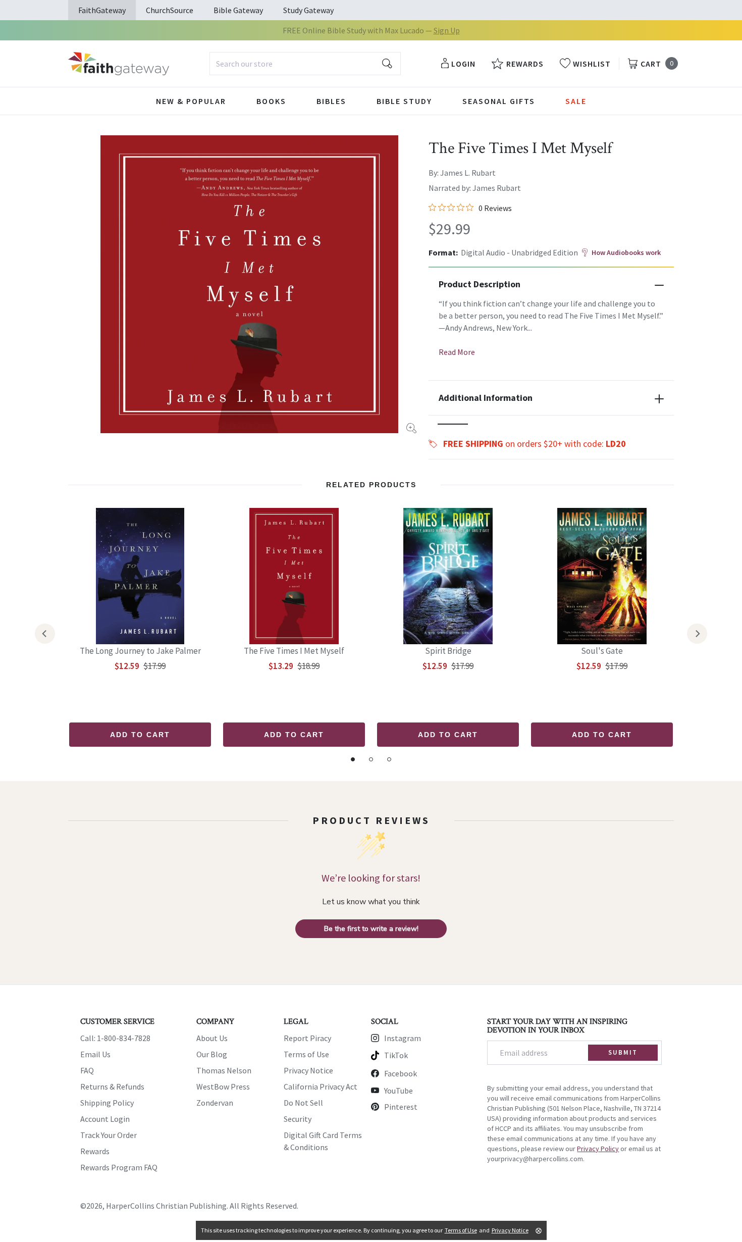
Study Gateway (308, 10)
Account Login (105, 1119)
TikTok (396, 1055)
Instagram (402, 1038)
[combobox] (305, 63)
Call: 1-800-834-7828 (115, 1038)
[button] (453, 424)
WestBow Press (223, 1086)
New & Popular (191, 101)
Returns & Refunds (112, 1086)
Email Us (95, 1054)
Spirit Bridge (448, 650)
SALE (576, 101)
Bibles (331, 101)
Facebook (400, 1073)
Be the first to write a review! (371, 929)
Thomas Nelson (223, 1070)
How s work (626, 252)
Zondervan (214, 1103)
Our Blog (211, 1054)
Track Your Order (108, 1135)
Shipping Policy (107, 1103)
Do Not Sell (303, 1103)
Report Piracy (307, 1038)
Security (297, 1119)
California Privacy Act (320, 1086)
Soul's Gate (602, 650)
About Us (212, 1038)
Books (271, 101)
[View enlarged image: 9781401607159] (249, 284)
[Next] (697, 634)
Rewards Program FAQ (118, 1167)
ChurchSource (169, 10)
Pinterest (400, 1107)
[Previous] (45, 634)
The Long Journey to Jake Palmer (140, 650)
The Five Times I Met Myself (294, 650)
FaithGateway (102, 10)
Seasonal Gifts (498, 101)
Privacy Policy (598, 1148)
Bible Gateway (238, 10)
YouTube (398, 1090)
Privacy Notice (308, 1070)
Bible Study (404, 101)
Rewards (95, 1151)
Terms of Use (306, 1054)
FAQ (87, 1070)
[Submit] (387, 64)
